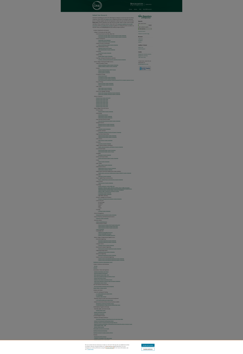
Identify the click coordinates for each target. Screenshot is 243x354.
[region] (121, 347)
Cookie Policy (90, 349)
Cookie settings (109, 348)
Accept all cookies (148, 345)
